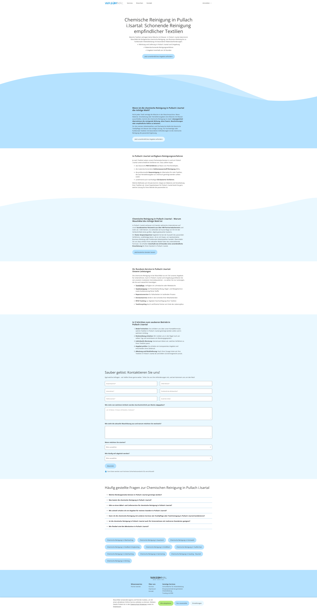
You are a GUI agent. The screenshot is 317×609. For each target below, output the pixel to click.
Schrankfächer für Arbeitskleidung (173, 586)
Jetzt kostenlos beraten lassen (145, 252)
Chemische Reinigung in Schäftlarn (158, 547)
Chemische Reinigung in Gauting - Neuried (186, 554)
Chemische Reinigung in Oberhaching (120, 540)
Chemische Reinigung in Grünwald (182, 540)
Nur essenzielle (181, 603)
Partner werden (136, 586)
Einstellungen (197, 603)
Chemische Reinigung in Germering (152, 554)
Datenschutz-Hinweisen (139, 604)
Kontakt (149, 3)
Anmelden (206, 3)
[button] (158, 494)
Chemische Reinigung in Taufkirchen (189, 547)
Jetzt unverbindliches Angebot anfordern (159, 56)
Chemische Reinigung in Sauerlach (152, 540)
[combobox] (186, 391)
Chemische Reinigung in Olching (118, 561)
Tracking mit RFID (167, 593)
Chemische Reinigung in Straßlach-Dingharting (123, 547)
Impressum (117, 607)
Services (130, 3)
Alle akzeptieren (165, 603)
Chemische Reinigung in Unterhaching (120, 554)
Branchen (139, 3)
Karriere (151, 586)
